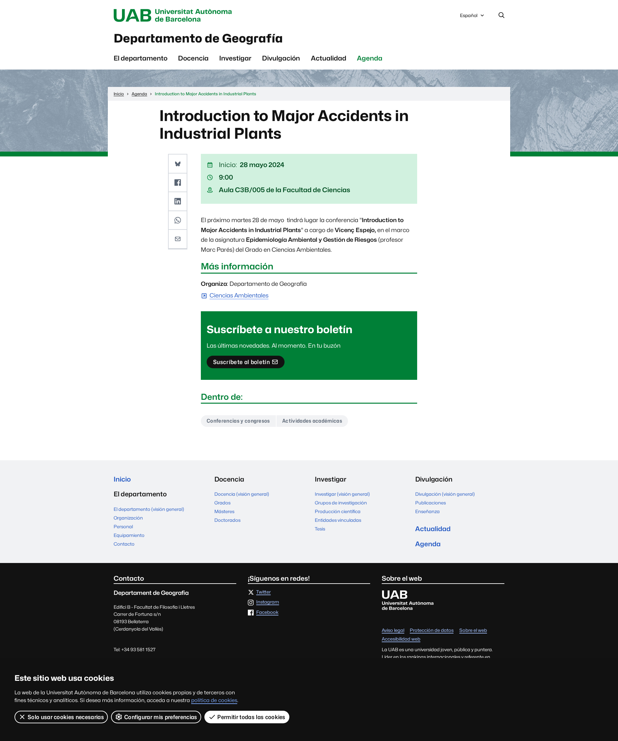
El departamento (140, 58)
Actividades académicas (312, 421)
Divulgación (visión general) (445, 494)
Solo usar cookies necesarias (66, 717)
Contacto (124, 544)
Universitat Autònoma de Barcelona (174, 15)
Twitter (263, 592)
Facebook (267, 612)
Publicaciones (430, 502)
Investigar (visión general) (342, 494)
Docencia (193, 58)
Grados (222, 502)
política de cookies (214, 700)
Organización (128, 518)
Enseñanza (427, 511)
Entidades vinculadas (338, 520)
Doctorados (227, 520)
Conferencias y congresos (238, 421)
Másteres (224, 511)
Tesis (320, 528)
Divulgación (281, 58)
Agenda (369, 58)
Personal (123, 526)
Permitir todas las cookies (251, 717)
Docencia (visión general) (241, 494)
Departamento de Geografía (198, 38)
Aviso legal (393, 630)
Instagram (267, 602)
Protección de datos (432, 630)
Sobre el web (473, 630)
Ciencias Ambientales (239, 295)
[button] (178, 164)
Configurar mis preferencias (160, 717)
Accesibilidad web (401, 639)
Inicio (122, 479)
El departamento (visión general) (149, 509)
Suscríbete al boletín (241, 363)
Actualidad (328, 58)
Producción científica (337, 511)
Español (468, 17)
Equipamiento (129, 535)
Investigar (235, 58)
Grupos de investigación (341, 502)
